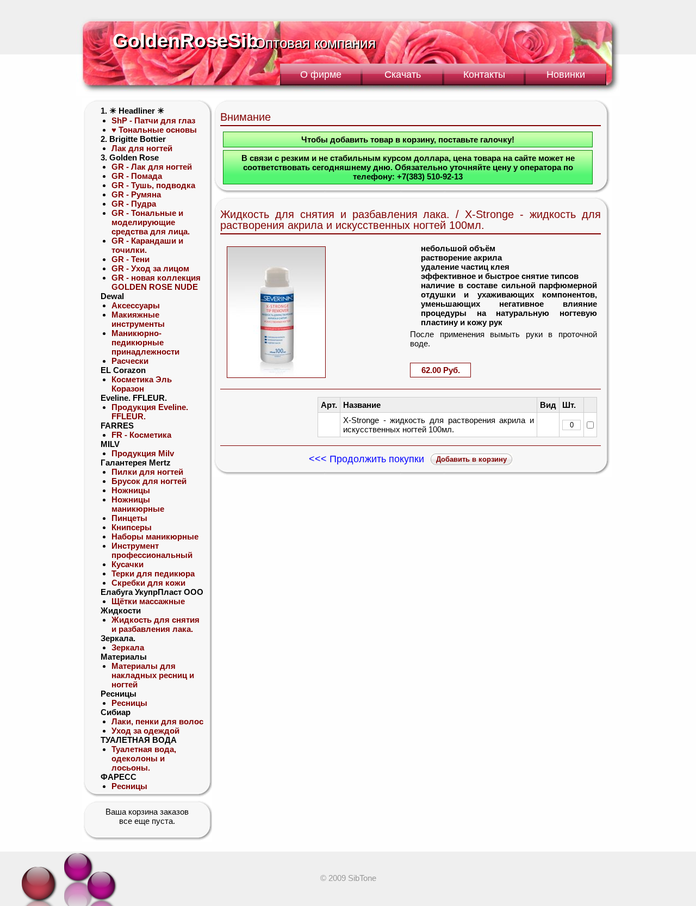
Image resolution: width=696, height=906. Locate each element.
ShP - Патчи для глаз (153, 120)
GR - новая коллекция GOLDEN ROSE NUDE (156, 282)
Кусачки (127, 564)
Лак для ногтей (141, 148)
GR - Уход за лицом (150, 268)
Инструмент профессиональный (151, 550)
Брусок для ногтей (149, 481)
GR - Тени (130, 259)
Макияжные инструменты (138, 319)
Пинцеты (129, 518)
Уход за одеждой (145, 730)
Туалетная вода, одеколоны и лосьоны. (143, 758)
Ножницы (130, 490)
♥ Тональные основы (154, 129)
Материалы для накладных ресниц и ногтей (152, 675)
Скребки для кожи (148, 582)
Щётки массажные (148, 601)
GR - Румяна (136, 194)
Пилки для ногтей (147, 471)
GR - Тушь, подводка (153, 185)
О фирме (320, 74)
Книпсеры (131, 527)
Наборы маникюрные (154, 536)
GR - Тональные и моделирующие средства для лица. (150, 222)
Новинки (565, 74)
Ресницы (129, 703)
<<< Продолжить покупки (366, 459)
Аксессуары (135, 305)
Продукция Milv (142, 453)
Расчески (129, 360)
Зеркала (127, 647)
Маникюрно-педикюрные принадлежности (145, 342)
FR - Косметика (141, 434)
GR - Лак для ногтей (151, 166)
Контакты (484, 74)
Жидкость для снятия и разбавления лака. (155, 624)
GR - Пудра (133, 203)
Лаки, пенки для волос (157, 721)
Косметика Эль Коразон (141, 384)
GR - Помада (136, 176)
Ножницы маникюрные (137, 504)
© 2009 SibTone (348, 878)
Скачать (402, 74)
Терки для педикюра (153, 573)
